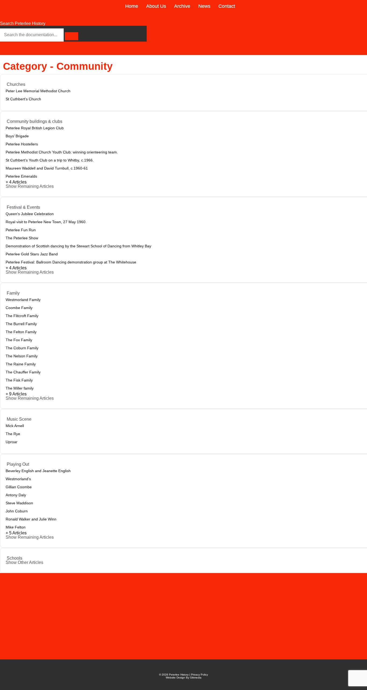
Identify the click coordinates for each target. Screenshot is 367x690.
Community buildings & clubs (34, 121)
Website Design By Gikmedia (184, 677)
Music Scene (19, 419)
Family (13, 293)
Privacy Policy (199, 674)
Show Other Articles (24, 562)
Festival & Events (23, 207)
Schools (14, 558)
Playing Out (18, 464)
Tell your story (89, 619)
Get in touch (84, 609)
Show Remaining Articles (30, 186)
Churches (16, 84)
